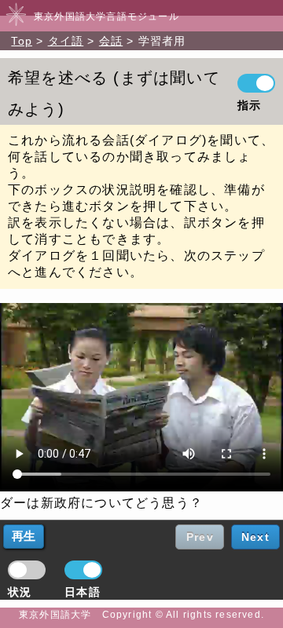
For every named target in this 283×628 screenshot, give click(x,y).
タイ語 (66, 41)
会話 (111, 41)
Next (255, 537)
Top (21, 41)
